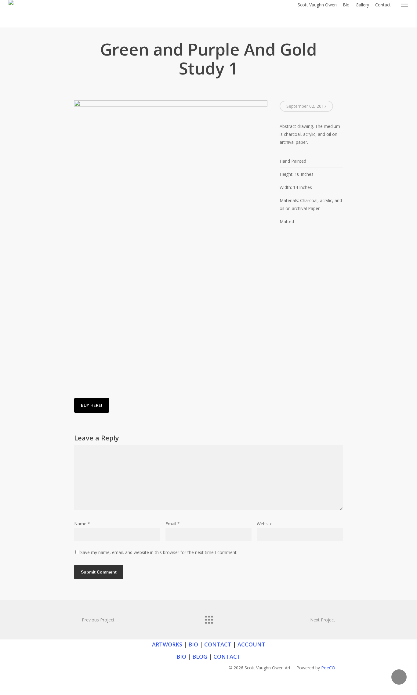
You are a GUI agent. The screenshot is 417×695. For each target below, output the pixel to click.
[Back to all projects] (208, 618)
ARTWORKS (167, 644)
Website (265, 524)
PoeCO (328, 668)
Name (82, 524)
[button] (404, 5)
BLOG (199, 656)
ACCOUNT (251, 644)
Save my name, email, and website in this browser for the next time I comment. (159, 552)
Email (172, 524)
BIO (193, 644)
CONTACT (217, 644)
